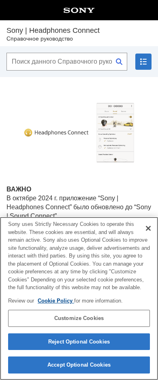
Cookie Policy (56, 301)
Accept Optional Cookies (79, 365)
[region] (79, 298)
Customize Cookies (79, 318)
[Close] (148, 228)
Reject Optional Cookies (79, 342)
